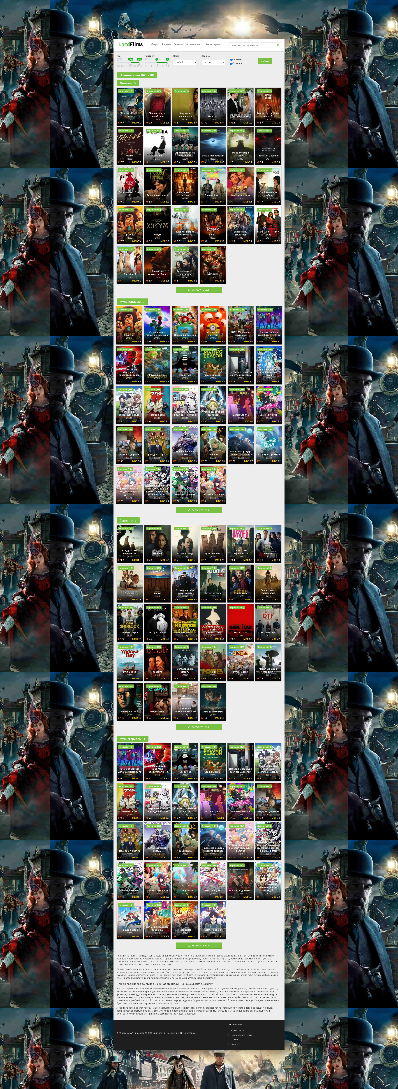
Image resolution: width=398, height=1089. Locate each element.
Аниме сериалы (214, 44)
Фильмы (166, 44)
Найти (265, 61)
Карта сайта (237, 1030)
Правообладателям (241, 1034)
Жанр (176, 55)
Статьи (234, 1039)
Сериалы (178, 44)
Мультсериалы (131, 739)
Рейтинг (149, 55)
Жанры (154, 44)
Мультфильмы (194, 44)
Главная (235, 1043)
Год (119, 55)
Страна (205, 55)
